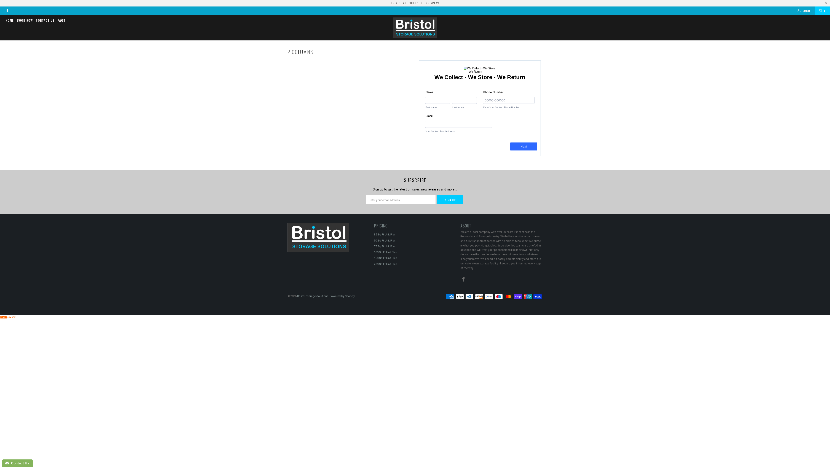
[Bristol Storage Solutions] (415, 27)
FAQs (61, 20)
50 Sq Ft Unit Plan (385, 240)
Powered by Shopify (342, 296)
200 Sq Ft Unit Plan (385, 264)
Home (9, 20)
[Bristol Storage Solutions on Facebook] (7, 10)
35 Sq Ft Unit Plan (385, 234)
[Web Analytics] (8, 318)
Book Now (25, 20)
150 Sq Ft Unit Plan (385, 258)
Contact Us (45, 20)
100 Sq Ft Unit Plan (385, 252)
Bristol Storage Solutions (312, 296)
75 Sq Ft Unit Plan (385, 246)
